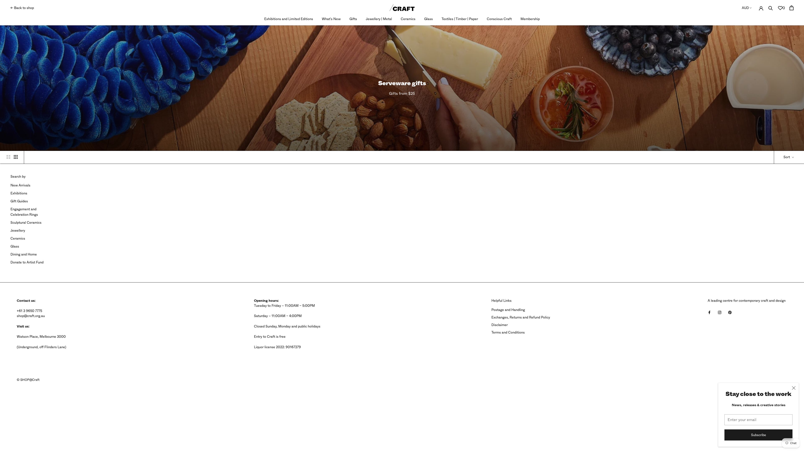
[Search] (770, 8)
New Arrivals (20, 185)
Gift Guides (19, 201)
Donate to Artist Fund (27, 262)
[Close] (794, 388)
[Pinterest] (730, 312)
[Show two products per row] (8, 157)
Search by (18, 176)
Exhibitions (18, 193)
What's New (331, 19)
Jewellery (17, 230)
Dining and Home (23, 254)
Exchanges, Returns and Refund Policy (520, 317)
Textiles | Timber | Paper (460, 19)
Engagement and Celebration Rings (24, 212)
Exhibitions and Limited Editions (288, 19)
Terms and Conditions (508, 332)
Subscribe (758, 435)
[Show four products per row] (16, 157)
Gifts (353, 19)
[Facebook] (709, 312)
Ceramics (408, 19)
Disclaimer (499, 324)
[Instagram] (719, 312)
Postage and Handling (508, 309)
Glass (428, 19)
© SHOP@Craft (28, 380)
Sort (787, 157)
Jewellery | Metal (379, 19)
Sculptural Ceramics (25, 222)
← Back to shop (22, 7)
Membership (530, 19)
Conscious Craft (499, 19)
